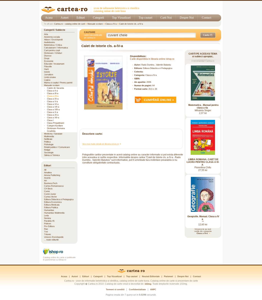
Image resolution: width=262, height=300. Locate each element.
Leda (46, 215)
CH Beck (48, 188)
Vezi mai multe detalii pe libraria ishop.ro (100, 144)
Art (45, 180)
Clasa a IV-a (111, 24)
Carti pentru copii (52, 50)
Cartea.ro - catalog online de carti (69, 24)
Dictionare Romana (56, 128)
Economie (48, 61)
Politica (47, 142)
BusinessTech (50, 183)
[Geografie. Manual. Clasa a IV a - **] (203, 211)
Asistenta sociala (52, 37)
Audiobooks (49, 42)
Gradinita (51, 131)
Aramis (47, 178)
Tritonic (47, 234)
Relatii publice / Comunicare (57, 147)
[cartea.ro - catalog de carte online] (91, 12)
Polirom (47, 223)
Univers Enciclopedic (54, 237)
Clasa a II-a (52, 91)
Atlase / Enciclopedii (53, 39)
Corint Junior (50, 194)
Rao (46, 229)
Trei (46, 231)
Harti (46, 69)
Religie (47, 150)
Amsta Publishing (52, 175)
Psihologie (49, 144)
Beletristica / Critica (53, 45)
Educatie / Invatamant (54, 64)
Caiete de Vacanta (55, 88)
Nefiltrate (48, 139)
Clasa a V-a (52, 101)
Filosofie (48, 66)
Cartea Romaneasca (53, 186)
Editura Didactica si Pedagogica (157, 68)
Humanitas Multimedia (54, 213)
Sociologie (49, 152)
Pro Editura (49, 226)
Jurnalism (48, 74)
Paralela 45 (49, 221)
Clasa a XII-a (53, 117)
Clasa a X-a (52, 112)
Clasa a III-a (52, 93)
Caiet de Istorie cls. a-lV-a (131, 24)
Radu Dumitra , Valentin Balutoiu (156, 65)
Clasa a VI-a (52, 104)
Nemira (47, 218)
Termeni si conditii (115, 289)
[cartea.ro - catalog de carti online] (131, 272)
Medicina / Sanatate (53, 134)
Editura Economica (53, 202)
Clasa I (50, 120)
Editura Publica (51, 207)
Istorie (47, 72)
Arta (46, 34)
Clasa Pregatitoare (55, 123)
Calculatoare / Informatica (56, 47)
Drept (46, 58)
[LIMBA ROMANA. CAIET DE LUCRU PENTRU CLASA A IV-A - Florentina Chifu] (203, 154)
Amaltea (48, 172)
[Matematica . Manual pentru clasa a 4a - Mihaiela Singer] (203, 99)
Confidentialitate (137, 289)
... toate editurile (51, 240)
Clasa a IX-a (52, 99)
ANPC (153, 289)
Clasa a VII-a (53, 107)
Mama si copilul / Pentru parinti (58, 82)
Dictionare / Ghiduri (53, 53)
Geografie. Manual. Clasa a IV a (203, 217)
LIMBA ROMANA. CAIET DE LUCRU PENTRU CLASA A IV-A (203, 162)
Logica (47, 80)
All (45, 170)
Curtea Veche (50, 197)
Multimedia (49, 136)
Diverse (47, 56)
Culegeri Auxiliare (55, 125)
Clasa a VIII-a (53, 109)
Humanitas (49, 210)
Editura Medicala (51, 205)
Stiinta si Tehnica (52, 155)
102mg (148, 284)
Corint (47, 191)
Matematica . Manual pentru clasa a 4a (203, 106)
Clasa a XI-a (52, 115)
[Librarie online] (59, 254)
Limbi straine (50, 77)
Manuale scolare (95, 24)
